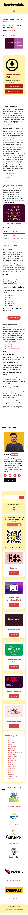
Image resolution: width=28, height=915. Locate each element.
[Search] (21, 497)
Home (5, 25)
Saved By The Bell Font (14, 806)
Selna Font (9, 344)
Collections (11, 751)
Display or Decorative (15, 753)
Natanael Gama (18, 238)
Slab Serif (11, 774)
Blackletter (11, 743)
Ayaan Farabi (11, 30)
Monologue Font (14, 691)
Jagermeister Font (14, 862)
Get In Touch (10, 480)
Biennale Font (14, 630)
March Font (10, 346)
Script (10, 770)
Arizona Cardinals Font (14, 880)
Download (14, 573)
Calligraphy (12, 747)
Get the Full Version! (14, 91)
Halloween (11, 758)
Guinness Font (14, 843)
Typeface (11, 25)
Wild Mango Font (14, 721)
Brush (10, 745)
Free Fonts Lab (16, 906)
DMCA (10, 909)
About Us (15, 909)
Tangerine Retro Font (13, 348)
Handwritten (12, 760)
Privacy (6, 909)
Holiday (10, 762)
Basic (10, 741)
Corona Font (14, 825)
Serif (14, 235)
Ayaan (11, 454)
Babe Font (14, 568)
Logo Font (11, 764)
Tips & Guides (12, 776)
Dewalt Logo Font (14, 899)
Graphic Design (13, 756)
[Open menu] (14, 11)
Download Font (14, 318)
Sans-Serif (11, 768)
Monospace (12, 766)
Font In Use (11, 754)
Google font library (9, 125)
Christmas (11, 749)
